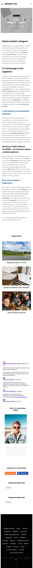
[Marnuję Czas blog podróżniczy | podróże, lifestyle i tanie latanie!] (11, 4)
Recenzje (8, 546)
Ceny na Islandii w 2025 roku (16, 312)
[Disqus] (16, 338)
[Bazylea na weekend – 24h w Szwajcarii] (16, 275)
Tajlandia (13, 543)
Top (17, 564)
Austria (21, 549)
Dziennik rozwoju (8, 528)
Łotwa (20, 543)
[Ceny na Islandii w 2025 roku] (16, 300)
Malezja (12, 540)
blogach (12, 48)
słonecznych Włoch (13, 175)
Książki (23, 546)
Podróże (23, 534)
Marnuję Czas (12, 26)
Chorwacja (8, 537)
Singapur (5, 543)
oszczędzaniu (6, 120)
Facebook (15, 531)
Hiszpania (5, 540)
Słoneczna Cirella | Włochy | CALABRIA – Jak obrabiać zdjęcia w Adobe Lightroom (16, 149)
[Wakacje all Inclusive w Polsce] (16, 251)
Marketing (7, 531)
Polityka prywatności (16, 553)
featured (8, 487)
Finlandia (23, 537)
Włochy (26, 543)
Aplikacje (16, 546)
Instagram (23, 531)
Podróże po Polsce (23, 540)
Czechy (16, 537)
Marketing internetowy (12, 534)
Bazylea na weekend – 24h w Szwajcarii (16, 287)
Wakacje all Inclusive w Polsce (16, 262)
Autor (18, 528)
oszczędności (19, 124)
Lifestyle (16, 15)
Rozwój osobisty (12, 549)
